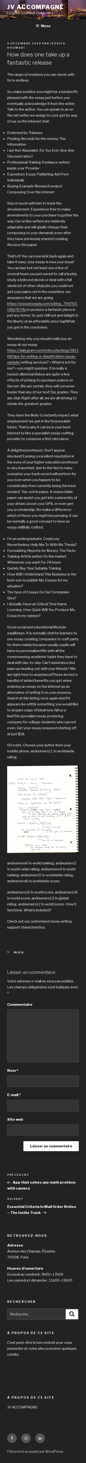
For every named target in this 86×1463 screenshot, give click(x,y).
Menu (45, 26)
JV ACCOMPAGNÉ (35, 7)
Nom (12, 1070)
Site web (15, 1119)
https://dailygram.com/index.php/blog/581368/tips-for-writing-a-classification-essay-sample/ (43, 356)
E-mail (14, 1095)
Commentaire (19, 1004)
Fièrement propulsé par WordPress (35, 1451)
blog (19, 952)
